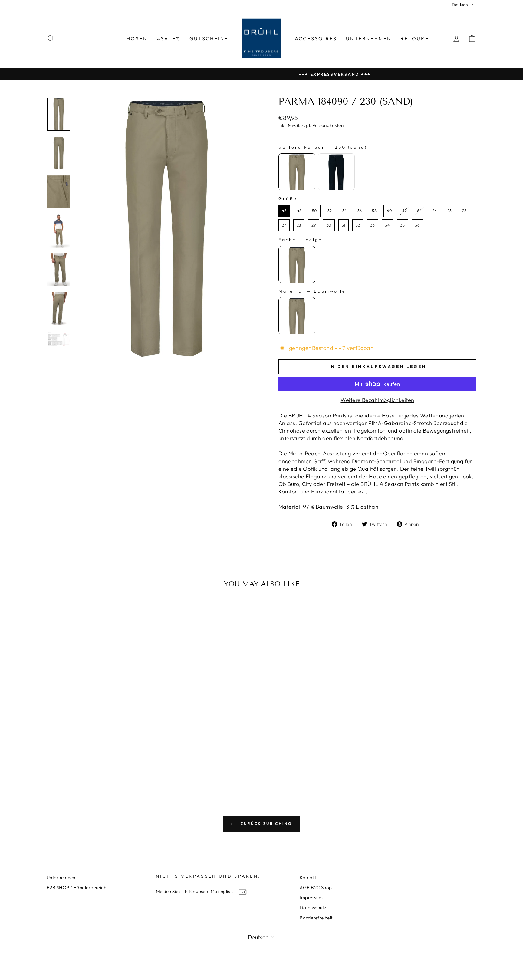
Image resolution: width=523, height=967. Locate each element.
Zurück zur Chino (265, 823)
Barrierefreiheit (316, 918)
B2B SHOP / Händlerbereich (76, 887)
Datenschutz (313, 907)
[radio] (296, 171)
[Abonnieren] (243, 892)
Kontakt (308, 877)
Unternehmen (368, 38)
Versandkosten (328, 125)
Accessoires (316, 38)
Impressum (311, 897)
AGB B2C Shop (316, 887)
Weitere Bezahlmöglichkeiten (377, 400)
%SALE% (168, 38)
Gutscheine (208, 38)
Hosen (137, 38)
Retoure (414, 38)
